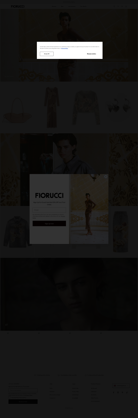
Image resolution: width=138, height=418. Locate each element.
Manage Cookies (91, 53)
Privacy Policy (64, 48)
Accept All (47, 54)
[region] (70, 50)
